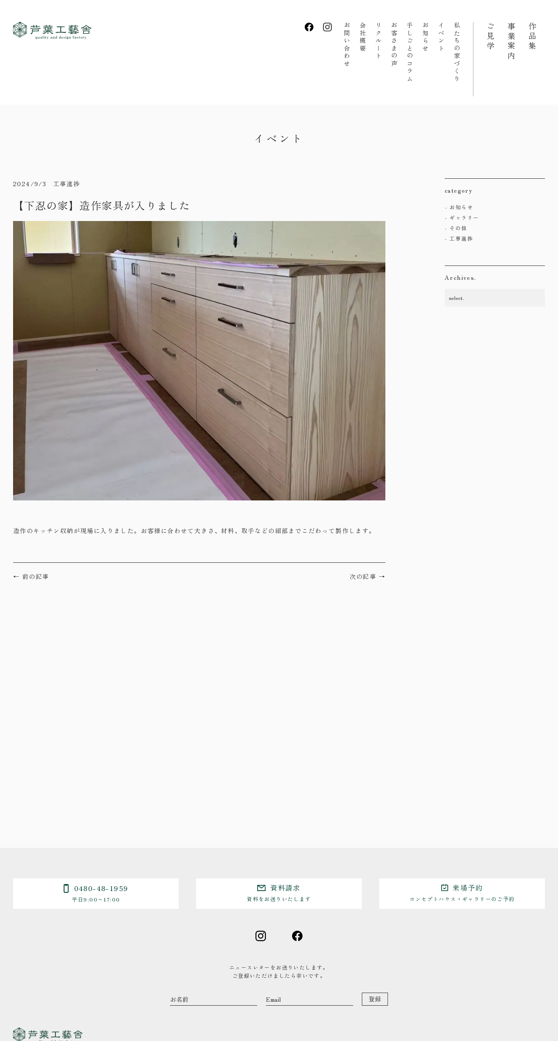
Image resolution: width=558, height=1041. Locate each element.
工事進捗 (461, 238)
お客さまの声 (394, 45)
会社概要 (363, 37)
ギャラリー (464, 217)
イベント (441, 37)
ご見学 (490, 36)
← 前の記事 (31, 576)
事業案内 (511, 41)
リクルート (378, 41)
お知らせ (425, 37)
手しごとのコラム (410, 52)
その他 (458, 227)
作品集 (532, 36)
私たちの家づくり (457, 52)
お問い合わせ (347, 45)
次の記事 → (367, 576)
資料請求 (279, 892)
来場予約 (461, 892)
